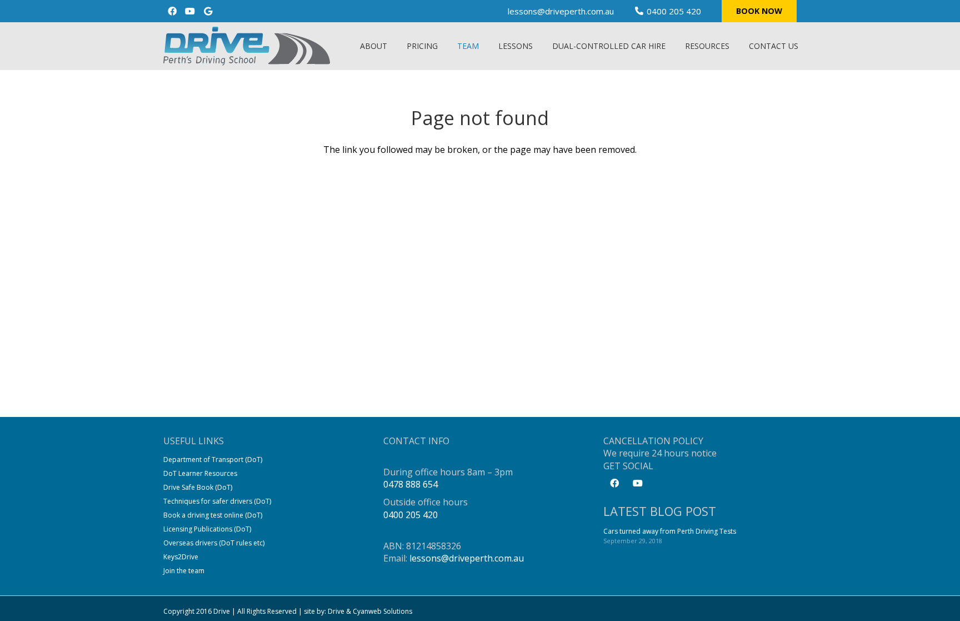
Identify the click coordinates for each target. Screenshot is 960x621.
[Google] (208, 11)
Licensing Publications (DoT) (207, 529)
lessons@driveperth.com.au (466, 558)
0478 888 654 (410, 484)
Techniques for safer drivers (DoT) (217, 501)
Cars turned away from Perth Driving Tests (669, 531)
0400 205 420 (410, 515)
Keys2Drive (180, 557)
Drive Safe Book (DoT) (197, 487)
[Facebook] (172, 11)
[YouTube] (190, 11)
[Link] (246, 46)
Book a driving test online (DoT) (212, 515)
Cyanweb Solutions (382, 611)
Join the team (183, 570)
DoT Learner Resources (200, 473)
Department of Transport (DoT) (212, 459)
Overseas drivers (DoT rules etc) (213, 543)
